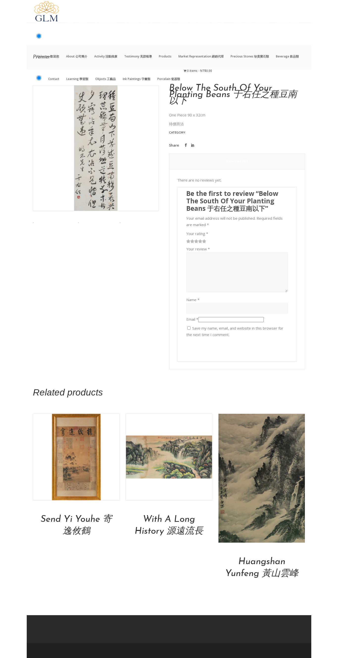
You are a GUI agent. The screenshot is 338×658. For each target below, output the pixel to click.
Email (192, 319)
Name (192, 299)
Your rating (197, 233)
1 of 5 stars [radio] (188, 241)
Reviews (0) (237, 161)
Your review (198, 248)
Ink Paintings (197, 132)
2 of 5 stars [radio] (190, 241)
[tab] (237, 161)
